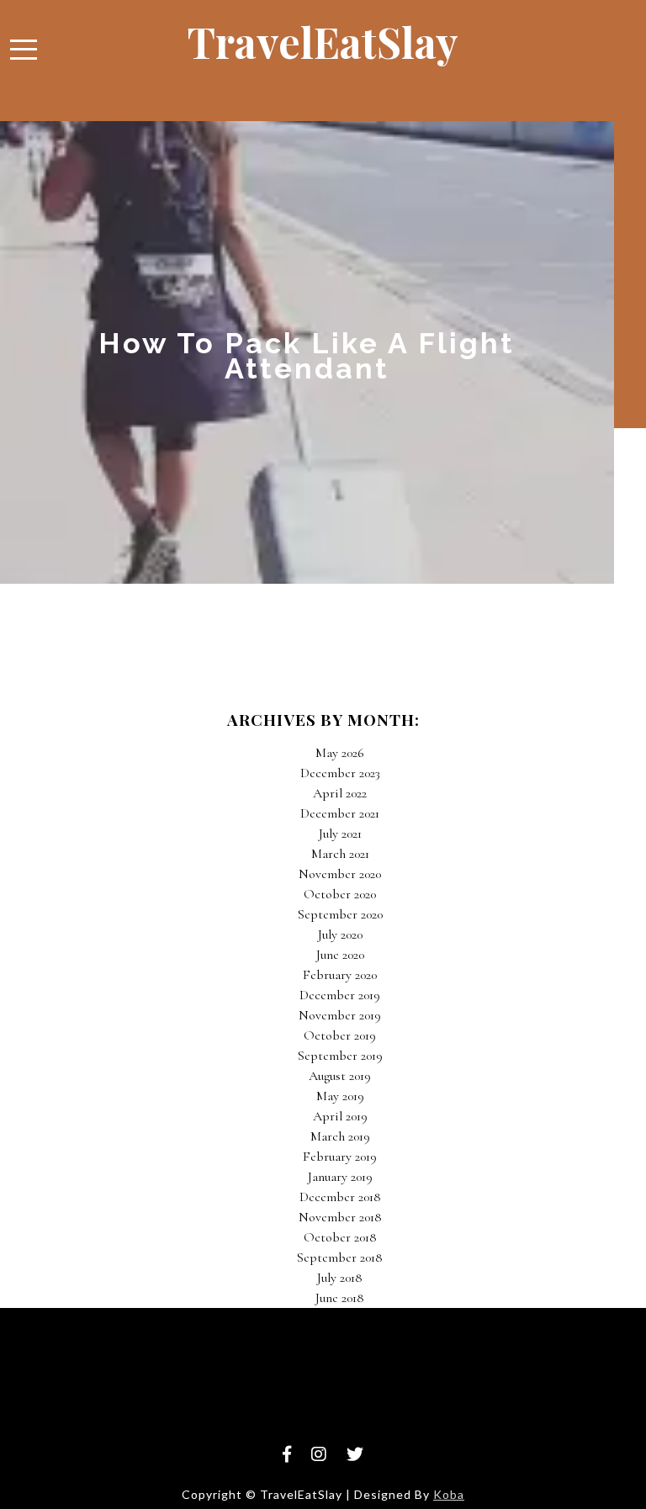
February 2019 (340, 1156)
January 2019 (340, 1176)
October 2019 (340, 1035)
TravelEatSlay (323, 41)
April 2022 (340, 793)
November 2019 (340, 1015)
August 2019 (340, 1075)
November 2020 (340, 874)
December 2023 (340, 773)
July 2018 (340, 1277)
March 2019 (340, 1136)
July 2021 (340, 833)
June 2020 (340, 954)
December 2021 (339, 813)
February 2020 (340, 974)
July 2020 (340, 934)
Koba (448, 1494)
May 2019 (340, 1096)
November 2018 (340, 1217)
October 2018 (340, 1237)
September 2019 (340, 1055)
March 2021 (340, 853)
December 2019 (339, 995)
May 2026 (339, 752)
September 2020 (340, 914)
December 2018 (340, 1197)
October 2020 (340, 894)
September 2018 (340, 1257)
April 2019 (340, 1116)
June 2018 (339, 1297)
